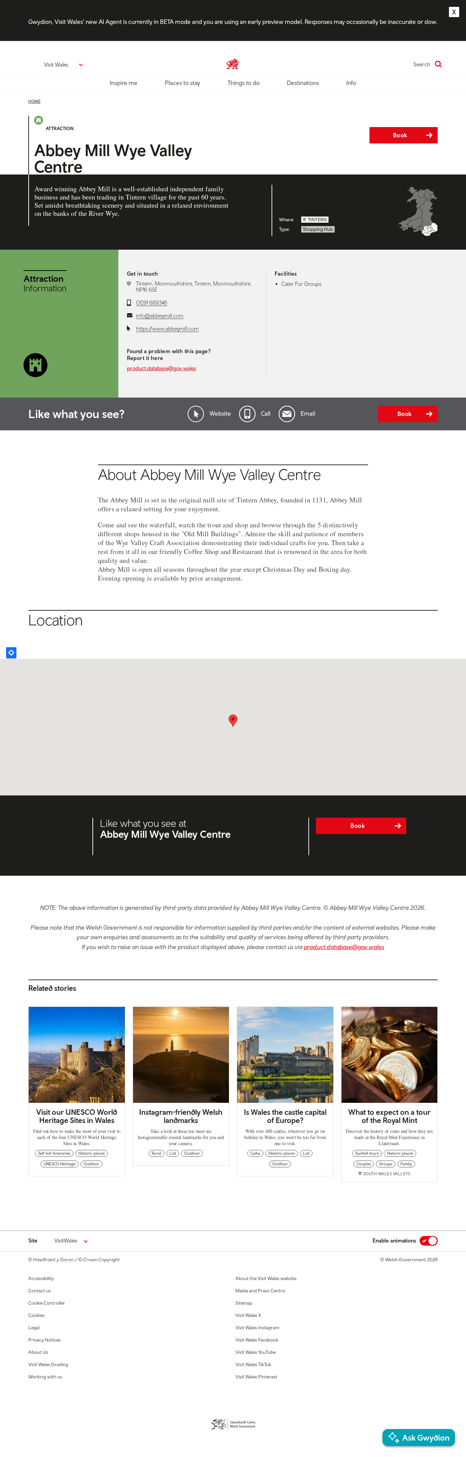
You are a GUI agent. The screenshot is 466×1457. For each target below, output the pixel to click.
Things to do (244, 82)
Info (351, 82)
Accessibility (41, 1278)
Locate (11, 652)
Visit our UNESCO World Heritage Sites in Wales (76, 1116)
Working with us (45, 1376)
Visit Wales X (248, 1315)
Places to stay (182, 82)
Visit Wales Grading (48, 1364)
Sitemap (243, 1303)
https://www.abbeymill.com (167, 328)
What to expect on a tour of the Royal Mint (389, 1116)
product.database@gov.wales (161, 368)
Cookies (36, 1315)
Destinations (303, 82)
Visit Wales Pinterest (256, 1376)
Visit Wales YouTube (255, 1352)
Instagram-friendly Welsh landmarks (180, 1116)
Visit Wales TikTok (253, 1364)
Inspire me (123, 82)
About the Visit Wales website (265, 1278)
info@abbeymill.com (160, 316)
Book (400, 135)
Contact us (39, 1290)
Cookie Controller (46, 1303)
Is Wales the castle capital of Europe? (285, 1116)
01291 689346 (151, 303)
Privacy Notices (44, 1340)
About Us (38, 1352)
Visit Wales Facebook (256, 1340)
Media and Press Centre (260, 1290)
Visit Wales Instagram (257, 1327)
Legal (34, 1327)
